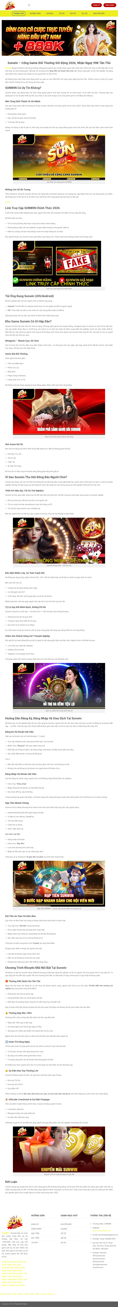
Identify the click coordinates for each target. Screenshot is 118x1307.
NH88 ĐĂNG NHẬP (12, 1268)
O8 (3, 1268)
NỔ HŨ (73, 13)
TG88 (24, 1262)
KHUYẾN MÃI (99, 13)
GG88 (18, 1265)
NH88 (4, 1262)
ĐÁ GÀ (84, 13)
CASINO (49, 13)
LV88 (14, 1265)
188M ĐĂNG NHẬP (14, 1279)
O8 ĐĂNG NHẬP (13, 1285)
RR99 (23, 1285)
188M (9, 1265)
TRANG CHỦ (18, 13)
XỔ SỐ (62, 13)
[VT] (13, 5)
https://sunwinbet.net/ (102, 1231)
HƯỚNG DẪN (35, 13)
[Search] (29, 5)
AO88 (7, 202)
